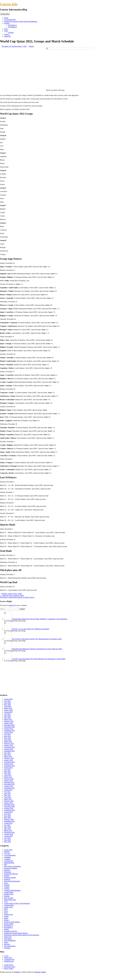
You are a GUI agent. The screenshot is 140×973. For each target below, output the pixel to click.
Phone (6, 918)
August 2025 (8, 712)
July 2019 (7, 825)
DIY (5, 864)
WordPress (17, 972)
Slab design (8, 938)
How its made (8, 898)
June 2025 (7, 716)
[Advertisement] (61, 677)
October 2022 (8, 764)
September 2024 (9, 730)
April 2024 (7, 740)
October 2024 (8, 729)
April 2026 (7, 706)
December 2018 (9, 832)
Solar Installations (10, 940)
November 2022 (9, 762)
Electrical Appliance (10, 868)
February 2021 (9, 801)
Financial (7, 879)
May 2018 (7, 842)
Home (6, 18)
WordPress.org (9, 961)
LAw (5, 901)
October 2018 (8, 834)
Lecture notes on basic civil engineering (17, 903)
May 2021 (7, 795)
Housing (7, 896)
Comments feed (9, 959)
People (6, 916)
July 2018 (7, 838)
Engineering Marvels (11, 874)
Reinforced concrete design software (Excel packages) (21, 935)
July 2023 (7, 753)
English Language (10, 877)
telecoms (7, 944)
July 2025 (7, 714)
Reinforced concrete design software (16, 933)
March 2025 (8, 719)
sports (6, 31)
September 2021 (9, 788)
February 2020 (9, 819)
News (6, 29)
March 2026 (8, 708)
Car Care (7, 853)
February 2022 (9, 779)
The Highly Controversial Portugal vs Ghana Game (17, 597)
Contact (6, 34)
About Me (7, 36)
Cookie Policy (8, 965)
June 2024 (7, 736)
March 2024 (8, 742)
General (10, 593)
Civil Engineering (10, 19)
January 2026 (8, 710)
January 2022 (8, 780)
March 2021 (8, 799)
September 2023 (9, 751)
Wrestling (7, 948)
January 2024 (8, 745)
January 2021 (8, 803)
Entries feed (8, 957)
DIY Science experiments (12, 866)
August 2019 (8, 823)
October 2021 (8, 786)
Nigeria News (8, 914)
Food (5, 883)
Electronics (7, 872)
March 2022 (8, 777)
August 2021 (8, 790)
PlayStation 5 (12, 25)
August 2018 (8, 836)
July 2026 (7, 701)
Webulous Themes (40, 972)
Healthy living (8, 894)
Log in (6, 956)
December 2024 (9, 725)
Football (11, 32)
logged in (12, 605)
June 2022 (7, 771)
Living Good (8, 907)
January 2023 (8, 760)
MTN (6, 909)
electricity (7, 870)
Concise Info (9, 4)
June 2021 (7, 793)
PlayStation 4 (12, 27)
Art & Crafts (8, 850)
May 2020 (7, 817)
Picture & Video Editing (12, 922)
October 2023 (8, 749)
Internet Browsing (10, 900)
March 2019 (8, 830)
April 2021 (7, 797)
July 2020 (7, 814)
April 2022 (7, 775)
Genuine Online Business (12, 890)
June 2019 (7, 827)
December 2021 (9, 782)
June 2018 (7, 840)
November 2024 (9, 727)
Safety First (7, 937)
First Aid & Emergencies (12, 881)
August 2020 (8, 812)
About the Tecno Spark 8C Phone (12, 595)
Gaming (6, 23)
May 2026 (7, 704)
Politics (6, 929)
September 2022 (9, 766)
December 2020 (9, 805)
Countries (7, 859)
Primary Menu (5, 14)
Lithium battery (9, 905)
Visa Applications (9, 946)
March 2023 (8, 756)
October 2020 (8, 808)
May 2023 (7, 754)
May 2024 (7, 738)
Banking (7, 851)
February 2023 (9, 758)
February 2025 (9, 721)
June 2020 (7, 816)
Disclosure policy (9, 967)
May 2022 (7, 773)
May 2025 (7, 717)
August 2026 (8, 699)
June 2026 (7, 703)
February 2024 (9, 743)
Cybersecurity (8, 861)
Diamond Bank (9, 863)
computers (7, 857)
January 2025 (8, 723)
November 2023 (9, 747)
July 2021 (7, 792)
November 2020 (9, 806)
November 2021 (9, 784)
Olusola (31, 46)
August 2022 (8, 767)
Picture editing (8, 924)
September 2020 (9, 810)
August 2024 (8, 732)
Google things (8, 892)
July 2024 (7, 734)
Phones (6, 920)
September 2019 (9, 821)
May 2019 (7, 829)
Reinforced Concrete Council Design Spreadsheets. (20, 21)
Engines (6, 875)
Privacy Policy (9, 968)
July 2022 (7, 769)
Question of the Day (10, 931)
